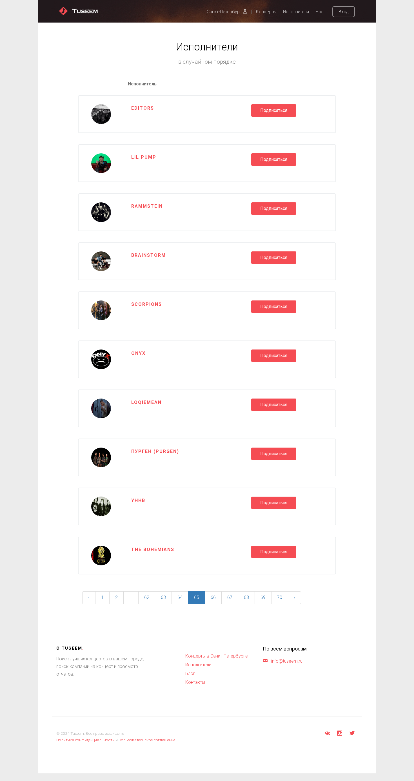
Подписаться (273, 110)
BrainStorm (148, 255)
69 (263, 597)
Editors (142, 108)
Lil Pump (143, 157)
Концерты (266, 11)
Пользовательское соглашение (147, 740)
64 (179, 597)
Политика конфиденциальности (85, 740)
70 (279, 597)
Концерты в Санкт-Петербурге (216, 656)
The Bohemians (152, 549)
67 (229, 597)
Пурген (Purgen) (155, 451)
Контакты (195, 682)
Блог (321, 11)
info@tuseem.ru (286, 661)
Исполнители (296, 11)
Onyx (138, 353)
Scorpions (146, 304)
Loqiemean (146, 402)
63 (163, 597)
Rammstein (147, 206)
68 (246, 597)
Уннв (138, 500)
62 (146, 597)
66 (213, 597)
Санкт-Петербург (225, 11)
